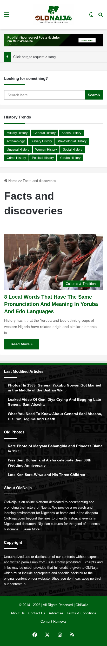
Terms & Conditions (81, 613)
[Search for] (100, 16)
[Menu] (6, 16)
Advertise (56, 613)
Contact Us (36, 613)
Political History (43, 158)
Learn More (31, 529)
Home (12, 181)
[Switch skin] (91, 16)
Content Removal (53, 621)
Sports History (71, 133)
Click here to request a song (34, 57)
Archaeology (16, 141)
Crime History (16, 158)
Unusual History (18, 149)
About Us (18, 613)
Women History (46, 149)
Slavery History (41, 141)
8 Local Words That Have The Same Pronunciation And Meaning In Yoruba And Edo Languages (51, 304)
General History (45, 133)
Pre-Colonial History (72, 141)
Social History (72, 149)
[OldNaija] (53, 14)
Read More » (22, 344)
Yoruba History (70, 158)
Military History (17, 133)
